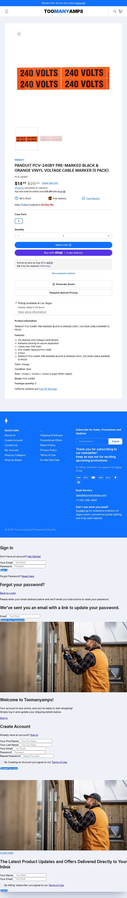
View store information (32, 311)
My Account (11, 450)
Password (5, 566)
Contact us (82, 510)
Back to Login (8, 593)
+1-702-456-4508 (86, 500)
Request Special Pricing (63, 292)
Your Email (6, 562)
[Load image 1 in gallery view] (26, 139)
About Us (10, 435)
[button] (6, 11)
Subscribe (80, 3)
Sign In (4, 570)
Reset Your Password (12, 620)
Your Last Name (9, 744)
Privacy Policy (48, 450)
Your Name (6, 875)
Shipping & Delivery (51, 435)
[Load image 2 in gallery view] (51, 139)
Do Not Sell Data (49, 460)
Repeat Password (10, 756)
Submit (115, 441)
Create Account (9, 768)
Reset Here (28, 576)
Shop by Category (15, 455)
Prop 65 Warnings (48, 388)
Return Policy (47, 445)
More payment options (63, 273)
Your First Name (9, 741)
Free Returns (93, 198)
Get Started (34, 556)
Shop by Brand (13, 460)
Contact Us (11, 445)
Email (3, 616)
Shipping (19, 188)
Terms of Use (48, 455)
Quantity (19, 229)
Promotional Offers (51, 440)
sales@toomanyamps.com (91, 495)
